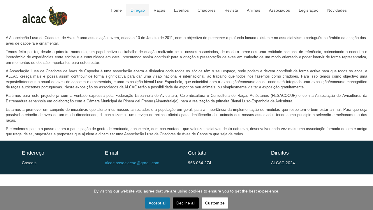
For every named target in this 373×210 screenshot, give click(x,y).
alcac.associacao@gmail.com (132, 162)
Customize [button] (215, 203)
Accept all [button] (157, 203)
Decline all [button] (185, 203)
